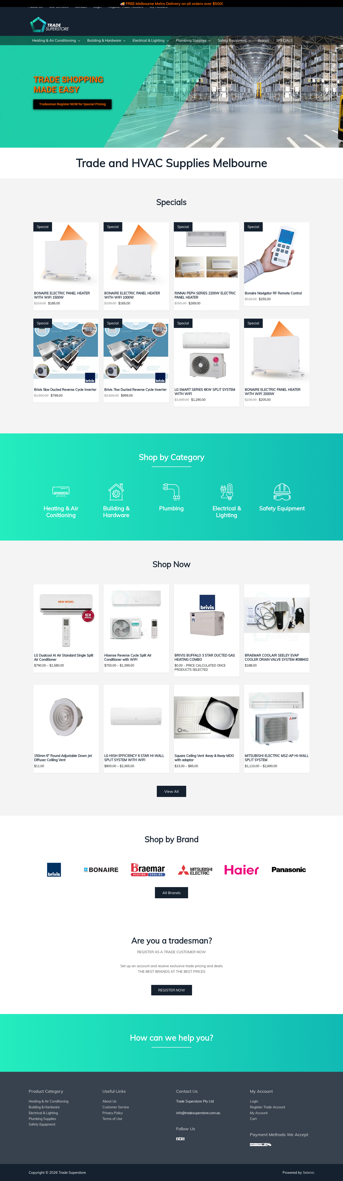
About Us (109, 1101)
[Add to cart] (94, 230)
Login (254, 1101)
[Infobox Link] (61, 499)
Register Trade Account (267, 1107)
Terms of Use (112, 1119)
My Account (259, 1113)
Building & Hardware (44, 1107)
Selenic (308, 1172)
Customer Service (115, 1107)
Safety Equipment (42, 1124)
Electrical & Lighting (43, 1113)
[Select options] (94, 592)
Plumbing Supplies (42, 1119)
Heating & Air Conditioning (48, 1101)
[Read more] (234, 592)
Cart (253, 1119)
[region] (171, 92)
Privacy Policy (112, 1113)
